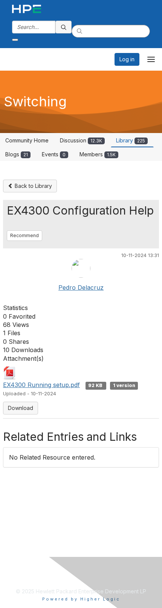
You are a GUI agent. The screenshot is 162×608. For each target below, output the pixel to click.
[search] (63, 27)
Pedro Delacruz (81, 287)
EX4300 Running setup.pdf (41, 385)
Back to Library (32, 186)
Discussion (81, 140)
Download (20, 408)
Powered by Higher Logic (81, 599)
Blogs (16, 154)
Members (97, 154)
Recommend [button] (24, 235)
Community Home (27, 140)
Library (130, 140)
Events (54, 154)
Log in (126, 59)
